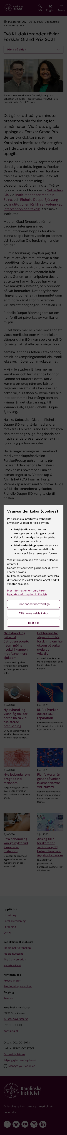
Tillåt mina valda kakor (33, 613)
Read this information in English (27, 594)
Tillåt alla (33, 623)
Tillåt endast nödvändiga (33, 604)
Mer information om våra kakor (26, 590)
